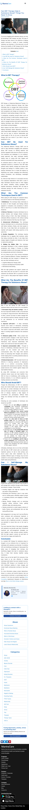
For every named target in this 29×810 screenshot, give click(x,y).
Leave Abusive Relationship (11, 644)
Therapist (6, 715)
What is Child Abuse (9, 636)
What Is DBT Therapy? (8, 54)
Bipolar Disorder (8, 663)
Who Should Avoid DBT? (9, 66)
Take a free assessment (15, 736)
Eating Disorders (8, 674)
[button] (25, 3)
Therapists (3, 779)
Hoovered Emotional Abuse (11, 633)
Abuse (2, 16)
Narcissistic (7, 690)
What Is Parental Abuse (10, 630)
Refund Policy (19, 806)
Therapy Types (8, 717)
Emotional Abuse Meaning (10, 628)
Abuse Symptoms (8, 625)
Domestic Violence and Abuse (11, 639)
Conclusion (5, 70)
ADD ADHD (7, 658)
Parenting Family (8, 696)
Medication (7, 685)
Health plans (4, 775)
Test (5, 712)
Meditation (7, 688)
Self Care (6, 704)
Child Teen (6, 669)
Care (5, 666)
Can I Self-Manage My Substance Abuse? (13, 68)
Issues (5, 682)
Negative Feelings (8, 693)
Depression (7, 671)
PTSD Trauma (7, 698)
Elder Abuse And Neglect (10, 641)
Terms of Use (11, 806)
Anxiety (6, 660)
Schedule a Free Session (15, 615)
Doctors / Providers (6, 777)
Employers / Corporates (7, 773)
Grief (5, 679)
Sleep (5, 707)
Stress (5, 709)
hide (17, 51)
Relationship (7, 701)
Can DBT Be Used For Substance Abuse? (13, 56)
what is (6, 720)
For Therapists (7, 677)
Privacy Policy (4, 806)
